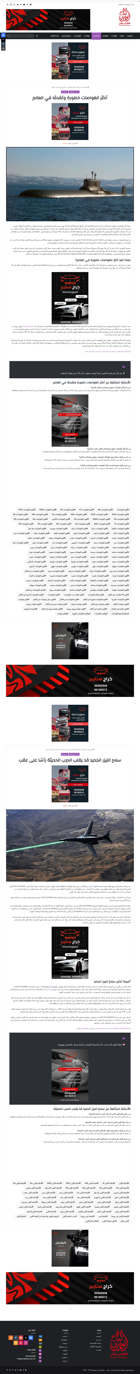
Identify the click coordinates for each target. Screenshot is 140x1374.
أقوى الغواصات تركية (79, 528)
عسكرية (97, 36)
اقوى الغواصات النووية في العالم (94, 599)
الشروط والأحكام (95, 1346)
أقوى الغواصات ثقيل (101, 533)
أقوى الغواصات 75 (121, 524)
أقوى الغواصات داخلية (36, 538)
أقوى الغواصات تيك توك (36, 528)
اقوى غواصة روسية (33, 604)
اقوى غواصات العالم (120, 604)
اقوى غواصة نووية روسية (76, 609)
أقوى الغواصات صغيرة (98, 557)
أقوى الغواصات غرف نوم (119, 571)
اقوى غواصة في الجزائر (119, 609)
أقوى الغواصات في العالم (34, 571)
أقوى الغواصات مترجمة (119, 585)
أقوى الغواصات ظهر (99, 566)
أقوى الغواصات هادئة (98, 585)
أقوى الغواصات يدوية (57, 590)
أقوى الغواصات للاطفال (98, 580)
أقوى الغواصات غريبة (55, 571)
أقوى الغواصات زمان (58, 547)
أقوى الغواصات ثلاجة (41, 533)
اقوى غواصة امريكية (78, 604)
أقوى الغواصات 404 (39, 514)
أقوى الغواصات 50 (121, 519)
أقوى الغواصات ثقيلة (81, 533)
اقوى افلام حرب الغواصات (73, 595)
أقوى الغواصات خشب (77, 538)
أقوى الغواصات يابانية (77, 590)
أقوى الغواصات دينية (101, 543)
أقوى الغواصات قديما (120, 576)
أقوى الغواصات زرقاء (78, 547)
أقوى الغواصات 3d (59, 514)
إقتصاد (115, 36)
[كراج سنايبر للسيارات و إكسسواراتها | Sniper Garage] (70, 61)
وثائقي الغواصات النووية (80, 613)
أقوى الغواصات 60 (39, 519)
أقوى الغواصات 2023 (99, 514)
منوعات (87, 36)
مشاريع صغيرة (66, 36)
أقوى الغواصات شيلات (120, 557)
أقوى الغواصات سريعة (99, 552)
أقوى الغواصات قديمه (79, 576)
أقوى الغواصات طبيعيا (79, 561)
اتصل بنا (98, 1350)
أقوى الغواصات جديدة (120, 538)
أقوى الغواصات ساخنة (120, 552)
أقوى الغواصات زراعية (99, 547)
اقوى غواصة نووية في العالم (51, 609)
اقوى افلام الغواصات (95, 595)
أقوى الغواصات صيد (78, 557)
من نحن (98, 1340)
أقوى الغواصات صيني (37, 557)
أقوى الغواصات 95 (44, 524)
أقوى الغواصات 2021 (26, 510)
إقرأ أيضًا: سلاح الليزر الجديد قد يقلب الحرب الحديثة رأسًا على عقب (107, 351)
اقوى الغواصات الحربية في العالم (31, 595)
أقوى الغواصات (122, 510)
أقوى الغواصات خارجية (99, 538)
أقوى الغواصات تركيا (99, 528)
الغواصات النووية (30, 609)
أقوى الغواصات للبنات (77, 580)
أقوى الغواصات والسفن (98, 590)
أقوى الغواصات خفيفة (57, 538)
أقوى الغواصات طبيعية (58, 561)
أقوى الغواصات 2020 (47, 510)
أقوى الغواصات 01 (86, 510)
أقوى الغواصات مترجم (34, 580)
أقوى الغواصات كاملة (37, 576)
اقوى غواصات (23, 599)
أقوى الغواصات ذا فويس (80, 543)
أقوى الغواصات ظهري (79, 566)
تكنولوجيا (105, 36)
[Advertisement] (70, 488)
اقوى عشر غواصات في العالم (43, 599)
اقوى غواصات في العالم (99, 604)
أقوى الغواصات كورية (120, 580)
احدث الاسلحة (74, 92)
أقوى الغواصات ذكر (59, 543)
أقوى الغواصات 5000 (101, 519)
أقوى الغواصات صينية (120, 561)
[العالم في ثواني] (124, 16)
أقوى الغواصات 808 (101, 524)
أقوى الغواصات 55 (81, 519)
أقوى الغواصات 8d (82, 524)
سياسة (122, 36)
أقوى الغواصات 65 (21, 519)
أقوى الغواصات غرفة (97, 571)
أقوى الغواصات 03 (67, 510)
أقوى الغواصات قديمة (100, 576)
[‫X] (3, 39)
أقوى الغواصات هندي (78, 585)
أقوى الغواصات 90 (63, 524)
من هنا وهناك (63, 1347)
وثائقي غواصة (62, 613)
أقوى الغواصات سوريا (77, 552)
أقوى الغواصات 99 (25, 524)
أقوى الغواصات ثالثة (120, 533)
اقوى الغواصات (53, 595)
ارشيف (64, 1361)
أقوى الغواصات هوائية (37, 585)
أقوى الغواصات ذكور (39, 543)
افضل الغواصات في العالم (35, 590)
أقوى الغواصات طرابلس (36, 561)
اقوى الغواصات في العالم (69, 599)
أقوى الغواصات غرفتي (76, 571)
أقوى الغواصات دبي (121, 543)
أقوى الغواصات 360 (78, 514)
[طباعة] (3, 48)
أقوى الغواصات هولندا (120, 590)
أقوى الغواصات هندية (57, 585)
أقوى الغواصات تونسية (58, 528)
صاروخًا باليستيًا (28, 326)
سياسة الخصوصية (95, 1343)
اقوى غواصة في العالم (98, 609)
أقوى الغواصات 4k (20, 514)
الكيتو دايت (77, 36)
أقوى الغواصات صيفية (58, 557)
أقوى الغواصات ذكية (20, 543)
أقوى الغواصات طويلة (120, 566)
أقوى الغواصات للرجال (56, 580)
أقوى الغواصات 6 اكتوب (60, 519)
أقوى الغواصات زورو (38, 547)
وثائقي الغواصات (100, 613)
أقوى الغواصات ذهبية (120, 547)
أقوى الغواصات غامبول (37, 566)
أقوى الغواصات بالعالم (120, 528)
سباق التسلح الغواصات (119, 613)
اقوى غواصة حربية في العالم (55, 604)
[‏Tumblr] (3, 44)
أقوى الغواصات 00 (105, 510)
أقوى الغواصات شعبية (57, 552)
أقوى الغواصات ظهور (58, 566)
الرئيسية (129, 36)
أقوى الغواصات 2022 (120, 514)
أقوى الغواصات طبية (99, 561)
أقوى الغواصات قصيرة (58, 576)
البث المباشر (55, 36)
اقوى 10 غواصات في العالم (118, 595)
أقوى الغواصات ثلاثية (61, 533)
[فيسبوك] (3, 35)
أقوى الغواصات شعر (36, 552)
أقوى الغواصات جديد (21, 533)
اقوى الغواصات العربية (120, 599)
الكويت (65, 1350)
